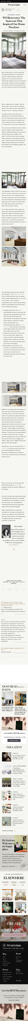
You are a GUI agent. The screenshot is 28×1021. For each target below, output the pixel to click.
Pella (20, 310)
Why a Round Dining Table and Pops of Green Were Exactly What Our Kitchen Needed (21, 711)
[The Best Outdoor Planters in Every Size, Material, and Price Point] (6, 821)
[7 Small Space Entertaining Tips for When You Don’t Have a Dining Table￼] (6, 769)
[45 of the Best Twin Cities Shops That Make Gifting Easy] (8, 702)
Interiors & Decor (14, 14)
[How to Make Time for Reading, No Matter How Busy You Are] (6, 756)
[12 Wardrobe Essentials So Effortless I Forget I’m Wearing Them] (20, 701)
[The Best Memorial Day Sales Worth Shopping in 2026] (6, 808)
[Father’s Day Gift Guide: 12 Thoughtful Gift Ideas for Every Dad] (6, 795)
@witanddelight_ (14, 545)
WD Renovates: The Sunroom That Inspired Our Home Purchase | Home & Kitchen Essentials (13, 604)
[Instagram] (14, 550)
